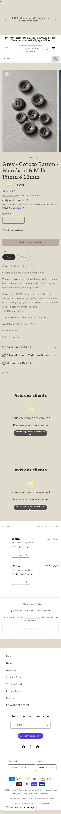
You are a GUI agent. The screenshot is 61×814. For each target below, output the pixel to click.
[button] (6, 48)
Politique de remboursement (35, 794)
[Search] (55, 59)
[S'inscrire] (47, 724)
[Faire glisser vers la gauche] (23, 157)
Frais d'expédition (9, 195)
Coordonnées (43, 803)
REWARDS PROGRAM (17, 705)
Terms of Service (15, 684)
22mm (23, 257)
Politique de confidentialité (20, 798)
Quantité (6, 213)
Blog (8, 655)
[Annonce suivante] (55, 19)
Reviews (10, 698)
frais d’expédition (32, 617)
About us (11, 669)
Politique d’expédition (24, 803)
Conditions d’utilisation (45, 798)
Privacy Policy (14, 691)
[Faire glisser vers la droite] (37, 157)
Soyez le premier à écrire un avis (30, 433)
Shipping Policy (14, 677)
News (9, 662)
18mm (9, 257)
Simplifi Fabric (18, 790)
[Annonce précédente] (5, 19)
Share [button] (9, 373)
